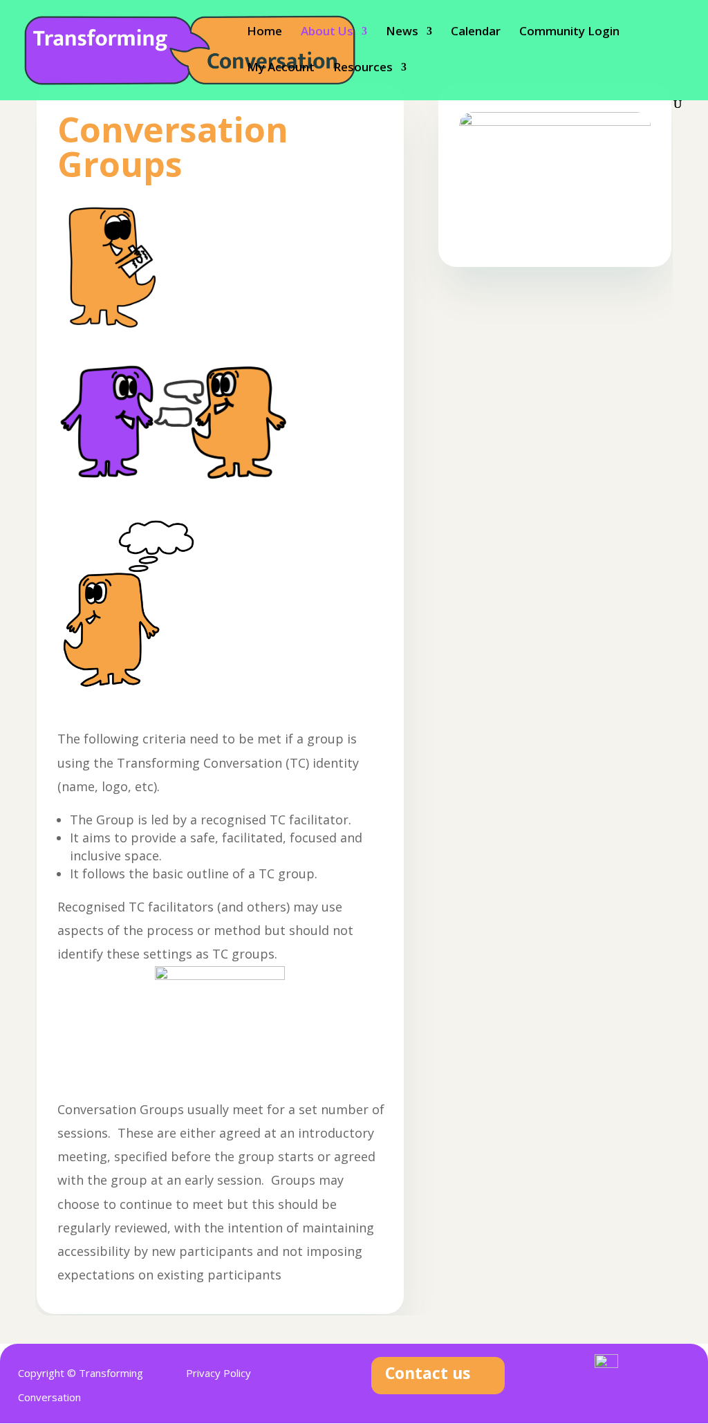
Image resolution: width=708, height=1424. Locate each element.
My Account (281, 68)
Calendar (476, 32)
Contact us (427, 1373)
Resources (363, 68)
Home (264, 32)
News (402, 32)
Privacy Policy (218, 1373)
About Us (327, 32)
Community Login (569, 32)
